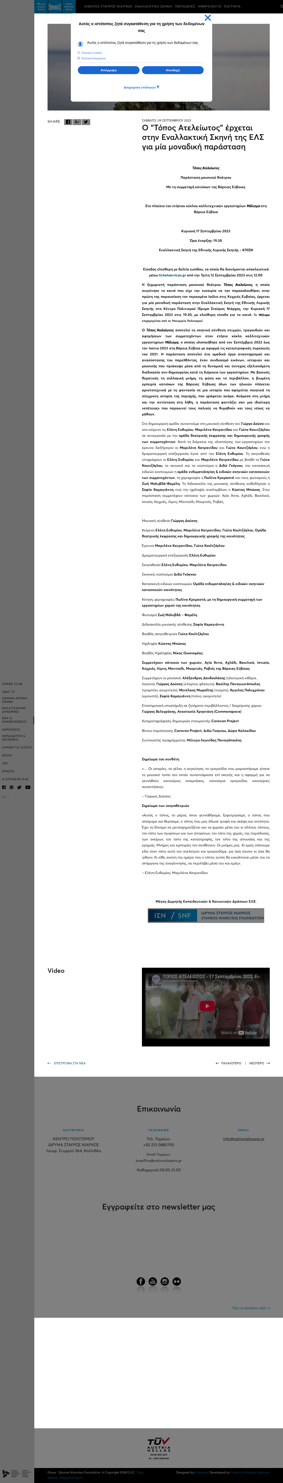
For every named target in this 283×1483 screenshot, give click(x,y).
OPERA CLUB (12, 684)
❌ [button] (207, 18)
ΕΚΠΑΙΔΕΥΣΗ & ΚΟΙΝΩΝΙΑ (13, 738)
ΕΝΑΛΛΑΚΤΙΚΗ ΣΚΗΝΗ (153, 6)
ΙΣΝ (5, 763)
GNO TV (8, 692)
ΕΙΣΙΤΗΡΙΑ (232, 6)
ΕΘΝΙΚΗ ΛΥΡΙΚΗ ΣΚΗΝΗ (14, 700)
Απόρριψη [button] (109, 70)
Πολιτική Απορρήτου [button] (93, 58)
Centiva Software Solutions (250, 1472)
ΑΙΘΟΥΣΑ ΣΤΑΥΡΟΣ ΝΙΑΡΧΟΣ (108, 6)
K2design (201, 1472)
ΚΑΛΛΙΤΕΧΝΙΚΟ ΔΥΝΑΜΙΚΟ (14, 710)
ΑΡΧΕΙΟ (8, 771)
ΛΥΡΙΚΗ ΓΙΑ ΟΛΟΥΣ (17, 747)
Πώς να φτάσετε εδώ (249, 1308)
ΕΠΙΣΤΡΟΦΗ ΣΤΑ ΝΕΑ (70, 1063)
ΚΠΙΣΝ (7, 755)
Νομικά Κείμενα (71, 1477)
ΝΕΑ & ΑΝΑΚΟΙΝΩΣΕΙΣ (14, 720)
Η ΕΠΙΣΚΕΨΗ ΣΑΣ (15, 779)
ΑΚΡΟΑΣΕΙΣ (11, 729)
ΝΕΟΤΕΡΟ (256, 1063)
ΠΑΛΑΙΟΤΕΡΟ (231, 1063)
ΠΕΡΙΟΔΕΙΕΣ (185, 6)
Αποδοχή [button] (173, 70)
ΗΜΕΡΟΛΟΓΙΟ (210, 6)
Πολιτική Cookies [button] (91, 52)
